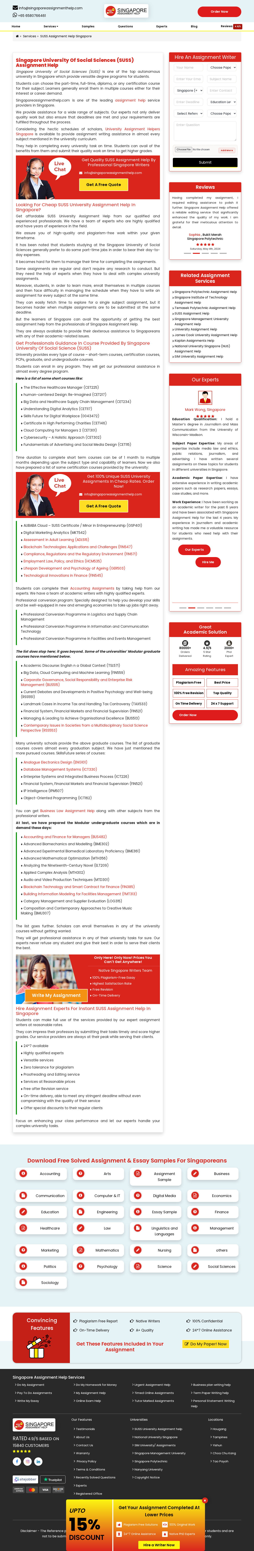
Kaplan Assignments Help (194, 340)
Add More (227, 150)
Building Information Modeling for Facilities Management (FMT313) (80, 894)
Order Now (219, 11)
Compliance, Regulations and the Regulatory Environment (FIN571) (80, 554)
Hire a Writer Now (159, 1544)
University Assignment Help (196, 329)
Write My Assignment (56, 995)
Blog (194, 26)
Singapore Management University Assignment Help (202, 321)
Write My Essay (28, 1401)
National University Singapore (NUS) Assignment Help (202, 349)
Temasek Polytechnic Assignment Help (205, 308)
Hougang (219, 1429)
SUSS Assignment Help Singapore (66, 36)
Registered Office (89, 1494)
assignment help (130, 100)
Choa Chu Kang (224, 1453)
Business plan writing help (212, 1385)
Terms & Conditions (90, 1469)
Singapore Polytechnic (151, 1461)
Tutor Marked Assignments (154, 1401)
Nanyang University (149, 1469)
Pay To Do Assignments (34, 1393)
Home (16, 26)
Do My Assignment (30, 1385)
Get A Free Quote (103, 184)
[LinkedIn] (38, 1461)
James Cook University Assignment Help (206, 335)
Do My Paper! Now (208, 1344)
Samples (88, 26)
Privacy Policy (86, 1461)
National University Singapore (156, 1437)
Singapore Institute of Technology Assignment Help (201, 300)
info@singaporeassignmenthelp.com (50, 8)
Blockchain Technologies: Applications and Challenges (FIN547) (78, 547)
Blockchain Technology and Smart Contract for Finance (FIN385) (79, 886)
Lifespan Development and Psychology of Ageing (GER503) (74, 568)
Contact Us (84, 1445)
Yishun (217, 1445)
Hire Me (208, 567)
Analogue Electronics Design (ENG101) (55, 762)
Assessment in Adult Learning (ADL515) (56, 539)
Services (50, 26)
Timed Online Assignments (154, 1393)
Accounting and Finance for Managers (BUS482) (65, 836)
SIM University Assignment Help (199, 356)
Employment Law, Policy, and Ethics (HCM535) (63, 561)
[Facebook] (17, 1461)
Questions (125, 26)
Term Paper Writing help (211, 1393)
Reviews (231, 26)
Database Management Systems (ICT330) (60, 769)
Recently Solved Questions (95, 1477)
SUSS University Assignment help (158, 1429)
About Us (82, 1437)
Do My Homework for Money (96, 1385)
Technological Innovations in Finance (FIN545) (63, 575)
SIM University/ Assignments (155, 1445)
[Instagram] (27, 1461)
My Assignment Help (91, 1393)
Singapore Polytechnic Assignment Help (206, 292)
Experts (161, 26)
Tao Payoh (220, 1461)
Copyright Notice (147, 1477)
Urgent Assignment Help (152, 1385)
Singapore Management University (160, 1453)
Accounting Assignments (92, 588)
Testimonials (85, 1429)
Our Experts (194, 554)
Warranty (83, 1453)
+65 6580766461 (31, 15)
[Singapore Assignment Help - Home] (127, 11)
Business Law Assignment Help (67, 811)
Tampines (220, 1437)
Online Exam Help (88, 1401)
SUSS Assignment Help (192, 313)
